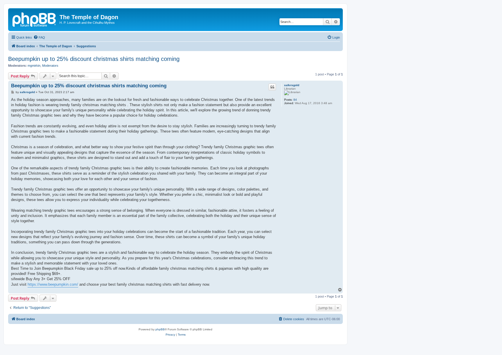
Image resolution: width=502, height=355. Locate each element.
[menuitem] (39, 37)
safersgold (291, 85)
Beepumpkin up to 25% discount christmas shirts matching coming (94, 59)
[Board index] (35, 19)
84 (295, 99)
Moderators (50, 65)
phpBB (160, 329)
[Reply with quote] (272, 87)
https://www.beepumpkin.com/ (53, 284)
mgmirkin (34, 65)
